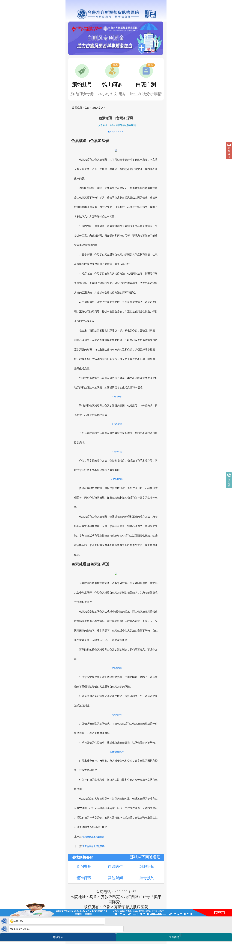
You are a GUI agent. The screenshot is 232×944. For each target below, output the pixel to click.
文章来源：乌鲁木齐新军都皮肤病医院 (117, 125)
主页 (87, 108)
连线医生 (115, 866)
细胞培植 (147, 866)
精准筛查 (84, 878)
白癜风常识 (97, 108)
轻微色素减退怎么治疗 (93, 837)
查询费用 (84, 866)
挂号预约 (147, 878)
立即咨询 (175, 936)
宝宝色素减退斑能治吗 (93, 846)
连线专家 (58, 937)
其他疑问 (115, 878)
